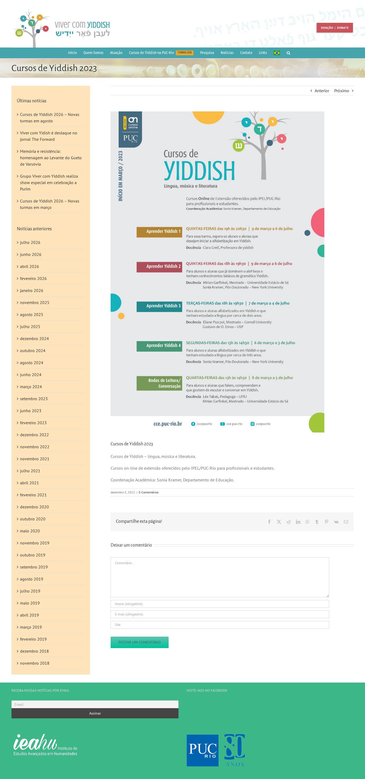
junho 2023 (30, 410)
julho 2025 (30, 326)
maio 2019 (30, 603)
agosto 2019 (31, 579)
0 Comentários (148, 492)
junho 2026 (30, 254)
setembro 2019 (34, 567)
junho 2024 (30, 374)
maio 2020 (30, 530)
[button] (288, 53)
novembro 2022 (34, 446)
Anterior (322, 90)
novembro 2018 (34, 663)
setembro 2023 (34, 398)
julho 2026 (30, 242)
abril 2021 (29, 482)
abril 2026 (29, 266)
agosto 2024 (31, 362)
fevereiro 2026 (33, 278)
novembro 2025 (34, 302)
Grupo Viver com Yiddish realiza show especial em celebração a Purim (49, 182)
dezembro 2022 (34, 434)
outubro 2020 (32, 518)
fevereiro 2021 (33, 494)
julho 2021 (30, 470)
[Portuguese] (277, 53)
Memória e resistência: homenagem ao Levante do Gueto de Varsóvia (51, 158)
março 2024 (31, 386)
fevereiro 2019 (33, 639)
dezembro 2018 (34, 651)
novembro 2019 (34, 543)
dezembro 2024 (34, 338)
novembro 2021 (34, 458)
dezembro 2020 (34, 506)
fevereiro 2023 (33, 422)
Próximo (341, 90)
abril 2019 (29, 615)
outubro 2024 (32, 350)
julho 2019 (30, 591)
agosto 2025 (31, 314)
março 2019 (31, 627)
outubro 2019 (32, 555)
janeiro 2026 (31, 290)
